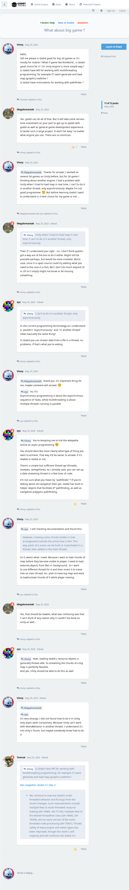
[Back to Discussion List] (4, 4)
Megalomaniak (32, 172)
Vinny (30, 235)
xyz (26, 391)
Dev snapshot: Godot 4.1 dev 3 (37, 785)
